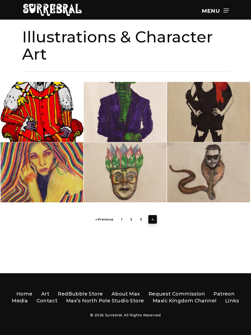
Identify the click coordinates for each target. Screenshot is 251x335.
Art (45, 293)
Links (232, 300)
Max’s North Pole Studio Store (105, 300)
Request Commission (177, 293)
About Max (126, 293)
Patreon (224, 293)
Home (24, 293)
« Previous (104, 219)
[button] (215, 10)
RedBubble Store (80, 293)
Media (20, 300)
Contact (47, 300)
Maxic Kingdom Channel (184, 300)
